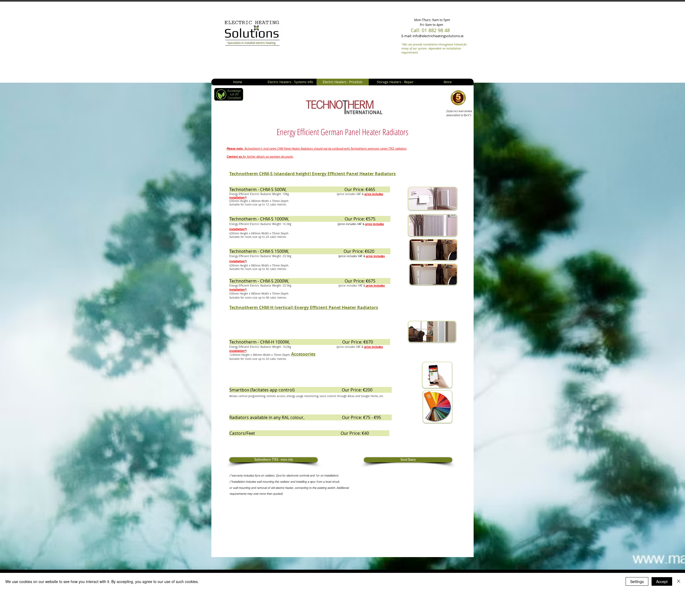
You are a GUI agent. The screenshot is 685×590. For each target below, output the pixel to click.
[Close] (678, 581)
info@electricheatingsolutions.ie (438, 35)
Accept (662, 581)
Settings (637, 581)
